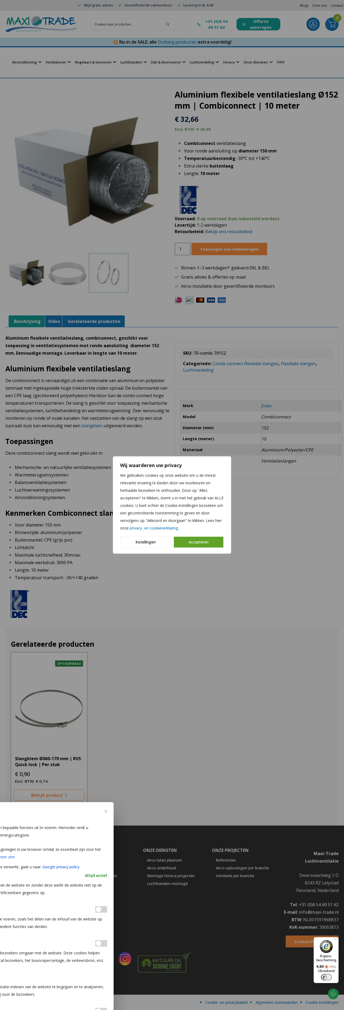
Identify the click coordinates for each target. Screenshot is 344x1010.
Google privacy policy (61, 866)
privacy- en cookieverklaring (154, 528)
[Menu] (335, 940)
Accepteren (199, 542)
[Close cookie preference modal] (106, 811)
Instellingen (145, 542)
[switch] (326, 977)
